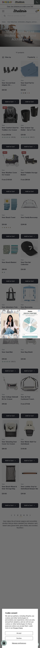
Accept (19, 633)
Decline (19, 638)
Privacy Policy (18, 628)
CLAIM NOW (30, 336)
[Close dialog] (39, 310)
